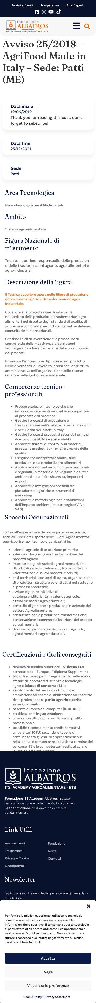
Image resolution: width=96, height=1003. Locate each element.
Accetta (48, 958)
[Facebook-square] (36, 12)
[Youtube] (51, 11)
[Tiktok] (58, 11)
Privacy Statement (57, 997)
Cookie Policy (32, 997)
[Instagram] (44, 12)
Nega (48, 972)
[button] (88, 906)
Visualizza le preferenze (48, 985)
